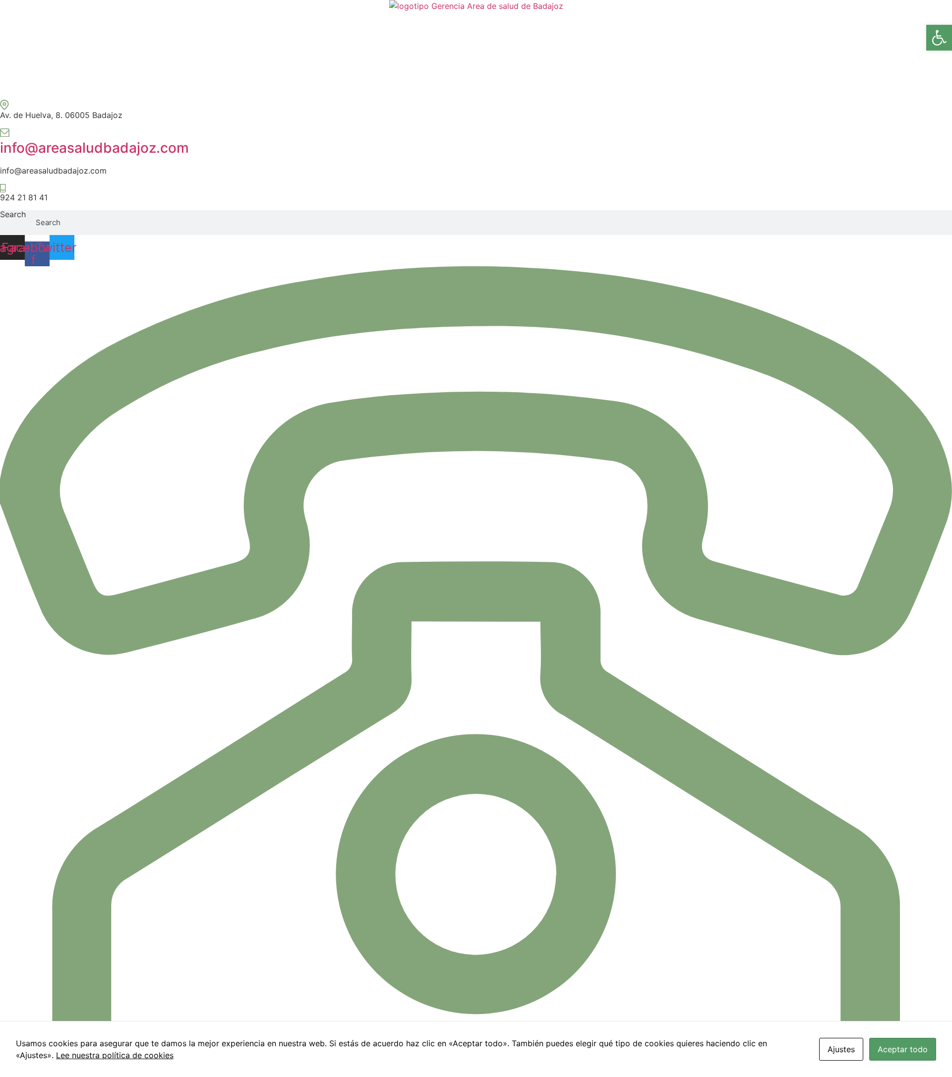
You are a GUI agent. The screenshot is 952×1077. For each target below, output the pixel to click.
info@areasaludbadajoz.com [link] (94, 147)
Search (13, 214)
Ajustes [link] (841, 1049)
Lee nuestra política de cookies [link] (115, 1055)
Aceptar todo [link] (903, 1049)
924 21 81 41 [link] (24, 197)
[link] (939, 38)
